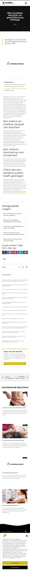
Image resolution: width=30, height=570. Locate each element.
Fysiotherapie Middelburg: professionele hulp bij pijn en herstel (14, 323)
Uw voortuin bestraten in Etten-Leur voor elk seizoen (14, 289)
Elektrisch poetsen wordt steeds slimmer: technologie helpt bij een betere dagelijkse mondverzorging (15, 280)
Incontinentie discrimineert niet (10, 472)
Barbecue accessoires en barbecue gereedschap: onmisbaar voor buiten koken (13, 337)
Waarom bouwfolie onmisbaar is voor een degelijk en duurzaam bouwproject (14, 298)
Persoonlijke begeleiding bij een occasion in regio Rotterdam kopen (14, 303)
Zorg (15, 24)
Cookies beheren (15, 567)
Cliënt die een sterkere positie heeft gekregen (15, 88)
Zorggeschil (8, 117)
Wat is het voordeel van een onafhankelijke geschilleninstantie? (15, 233)
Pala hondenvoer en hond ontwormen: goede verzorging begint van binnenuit (13, 341)
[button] (27, 536)
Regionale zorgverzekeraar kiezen (10, 505)
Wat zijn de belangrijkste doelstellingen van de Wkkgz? (15, 220)
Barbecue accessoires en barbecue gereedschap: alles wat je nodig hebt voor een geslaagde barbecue (15, 327)
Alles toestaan (15, 563)
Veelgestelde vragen (9, 90)
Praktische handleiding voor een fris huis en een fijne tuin (14, 314)
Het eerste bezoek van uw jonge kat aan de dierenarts (15, 307)
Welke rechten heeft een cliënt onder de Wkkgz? (15, 239)
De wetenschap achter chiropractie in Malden (13, 440)
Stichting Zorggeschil (20, 193)
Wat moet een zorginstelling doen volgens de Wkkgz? (15, 227)
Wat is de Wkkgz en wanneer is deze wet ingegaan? (15, 214)
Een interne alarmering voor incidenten (14, 86)
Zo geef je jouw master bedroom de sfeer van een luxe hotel (15, 293)
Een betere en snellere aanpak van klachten (15, 84)
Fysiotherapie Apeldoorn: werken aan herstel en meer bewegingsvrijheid (15, 285)
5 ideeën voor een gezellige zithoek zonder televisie (14, 310)
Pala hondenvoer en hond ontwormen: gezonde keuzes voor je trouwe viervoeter (13, 332)
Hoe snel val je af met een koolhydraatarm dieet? (14, 407)
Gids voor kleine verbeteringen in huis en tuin (13, 318)
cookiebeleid (18, 557)
